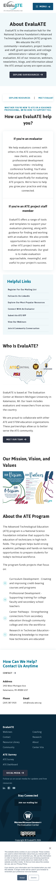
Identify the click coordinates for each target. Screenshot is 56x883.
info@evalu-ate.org (32, 703)
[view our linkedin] (4, 788)
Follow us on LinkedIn (18, 296)
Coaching (37, 732)
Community (8, 747)
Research (36, 737)
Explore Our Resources (26, 75)
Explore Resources (19, 98)
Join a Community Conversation (23, 328)
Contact (8, 673)
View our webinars (17, 322)
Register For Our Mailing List (22, 290)
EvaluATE (8, 727)
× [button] (50, 847)
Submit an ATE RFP (17, 315)
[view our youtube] (14, 788)
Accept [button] (22, 877)
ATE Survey (10, 754)
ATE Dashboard (10, 764)
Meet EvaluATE (46, 98)
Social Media (13, 773)
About (35, 742)
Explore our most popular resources (26, 302)
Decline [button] (34, 877)
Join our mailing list (26, 803)
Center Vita (38, 747)
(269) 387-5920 (9, 703)
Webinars (7, 732)
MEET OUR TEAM (14, 439)
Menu (43, 6)
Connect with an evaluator (21, 309)
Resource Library (11, 742)
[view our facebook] (9, 788)
